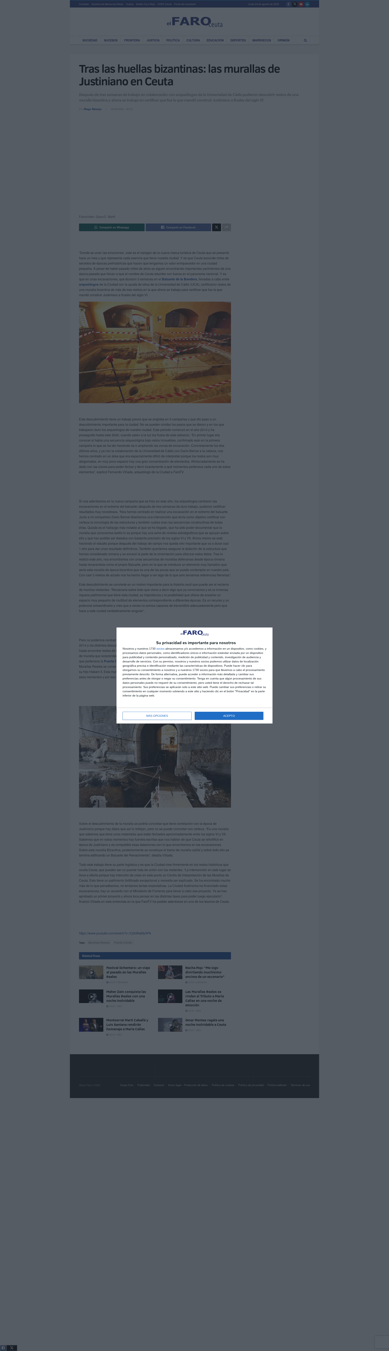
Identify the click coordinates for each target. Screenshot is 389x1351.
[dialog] (194, 675)
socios (160, 648)
